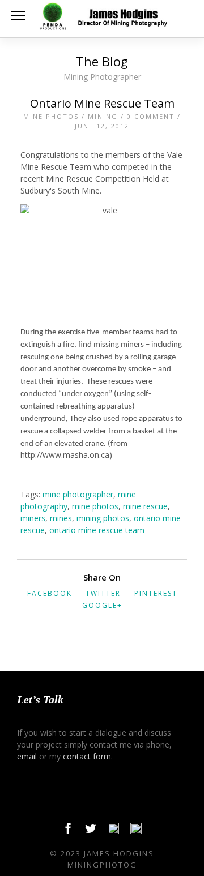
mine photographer (77, 494)
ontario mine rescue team (96, 530)
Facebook (49, 593)
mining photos (102, 518)
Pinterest (155, 593)
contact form (87, 756)
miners (32, 518)
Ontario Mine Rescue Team (102, 103)
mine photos (95, 506)
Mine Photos (51, 116)
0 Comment (151, 116)
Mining (103, 116)
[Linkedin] (113, 831)
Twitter (103, 593)
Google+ (102, 605)
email (27, 756)
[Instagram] (136, 831)
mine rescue (145, 506)
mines (61, 518)
